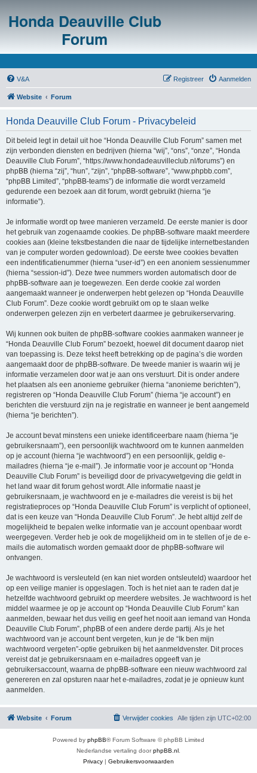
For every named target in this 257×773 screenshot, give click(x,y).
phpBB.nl (166, 750)
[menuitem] (17, 79)
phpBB (96, 740)
